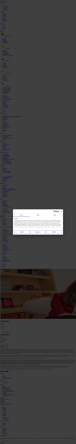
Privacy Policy (54, 228)
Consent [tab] (21, 215)
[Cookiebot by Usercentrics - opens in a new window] (54, 211)
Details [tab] (38, 215)
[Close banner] (61, 211)
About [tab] (54, 215)
